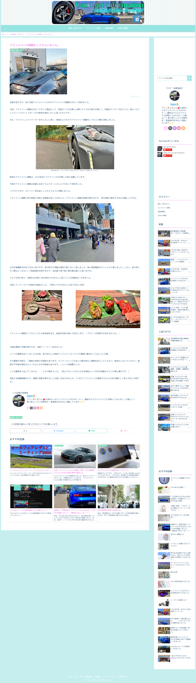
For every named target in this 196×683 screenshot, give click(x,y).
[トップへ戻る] (193, 680)
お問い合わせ (123, 677)
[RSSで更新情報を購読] (41, 408)
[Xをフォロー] (31, 408)
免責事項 (97, 677)
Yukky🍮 (31, 395)
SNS (76, 677)
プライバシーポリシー (109, 677)
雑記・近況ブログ (17, 417)
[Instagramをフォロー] (34, 408)
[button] (124, 431)
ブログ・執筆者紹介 (86, 677)
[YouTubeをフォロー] (38, 408)
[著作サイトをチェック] (28, 408)
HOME (71, 677)
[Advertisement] (174, 57)
